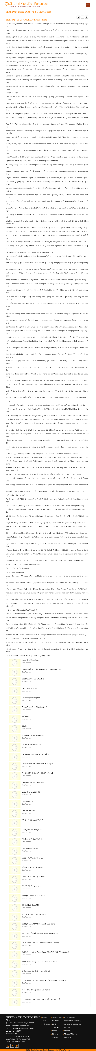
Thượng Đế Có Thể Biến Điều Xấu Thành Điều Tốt (41, 669)
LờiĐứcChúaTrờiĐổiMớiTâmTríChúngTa (37, 763)
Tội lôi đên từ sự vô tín (30, 688)
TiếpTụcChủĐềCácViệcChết (32, 820)
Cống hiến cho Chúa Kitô (72, 1024)
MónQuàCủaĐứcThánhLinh (33, 735)
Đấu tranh (55, 1021)
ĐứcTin (25, 726)
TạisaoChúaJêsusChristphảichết (34, 707)
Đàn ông (55, 1034)
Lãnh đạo (55, 1037)
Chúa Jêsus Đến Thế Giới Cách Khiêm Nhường (40, 942)
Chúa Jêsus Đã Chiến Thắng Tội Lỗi (36, 971)
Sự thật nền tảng (69, 1017)
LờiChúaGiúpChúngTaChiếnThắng (35, 754)
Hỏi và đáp (46, 1024)
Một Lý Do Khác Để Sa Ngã (32, 867)
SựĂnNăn (26, 716)
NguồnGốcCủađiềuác (30, 660)
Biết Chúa (67, 1037)
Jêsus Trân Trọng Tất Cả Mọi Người (36, 990)
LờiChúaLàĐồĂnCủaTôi (31, 745)
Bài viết (44, 1017)
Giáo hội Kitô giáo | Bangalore (28, 3)
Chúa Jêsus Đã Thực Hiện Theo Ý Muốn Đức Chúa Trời (44, 980)
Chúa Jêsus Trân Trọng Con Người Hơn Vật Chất (41, 999)
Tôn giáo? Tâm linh (70, 1034)
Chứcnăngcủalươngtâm (31, 697)
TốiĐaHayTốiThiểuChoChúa (33, 782)
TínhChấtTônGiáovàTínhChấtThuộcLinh (37, 773)
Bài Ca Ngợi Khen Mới (30, 905)
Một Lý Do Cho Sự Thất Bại (32, 858)
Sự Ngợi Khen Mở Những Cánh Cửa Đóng (38, 924)
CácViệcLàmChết (28, 811)
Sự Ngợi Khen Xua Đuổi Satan (34, 895)
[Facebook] (12, 1046)
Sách (44, 1021)
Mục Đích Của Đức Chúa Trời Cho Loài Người (40, 933)
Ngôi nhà (67, 1027)
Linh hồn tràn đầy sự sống (72, 1021)
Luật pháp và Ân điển (30, 848)
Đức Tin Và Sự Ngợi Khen (32, 886)
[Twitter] (17, 1046)
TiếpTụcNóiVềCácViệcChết (32, 829)
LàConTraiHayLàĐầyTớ (31, 792)
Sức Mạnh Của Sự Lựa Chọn (33, 679)
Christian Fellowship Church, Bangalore (24, 7)
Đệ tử (54, 1024)
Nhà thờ (67, 1031)
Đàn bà (54, 1031)
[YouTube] (8, 1046)
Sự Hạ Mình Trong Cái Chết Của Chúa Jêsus (39, 961)
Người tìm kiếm (57, 1017)
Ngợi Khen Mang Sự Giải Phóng (34, 914)
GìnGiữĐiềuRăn (28, 801)
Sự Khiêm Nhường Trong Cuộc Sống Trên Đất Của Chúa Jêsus (47, 952)
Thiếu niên (55, 1027)
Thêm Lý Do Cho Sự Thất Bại (33, 876)
